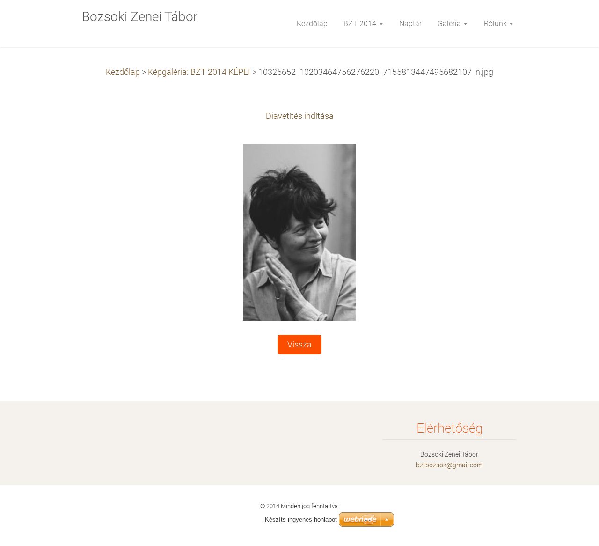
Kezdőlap (123, 72)
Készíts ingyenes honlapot (301, 519)
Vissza (299, 344)
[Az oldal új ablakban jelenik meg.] (299, 231)
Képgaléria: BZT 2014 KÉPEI (199, 72)
